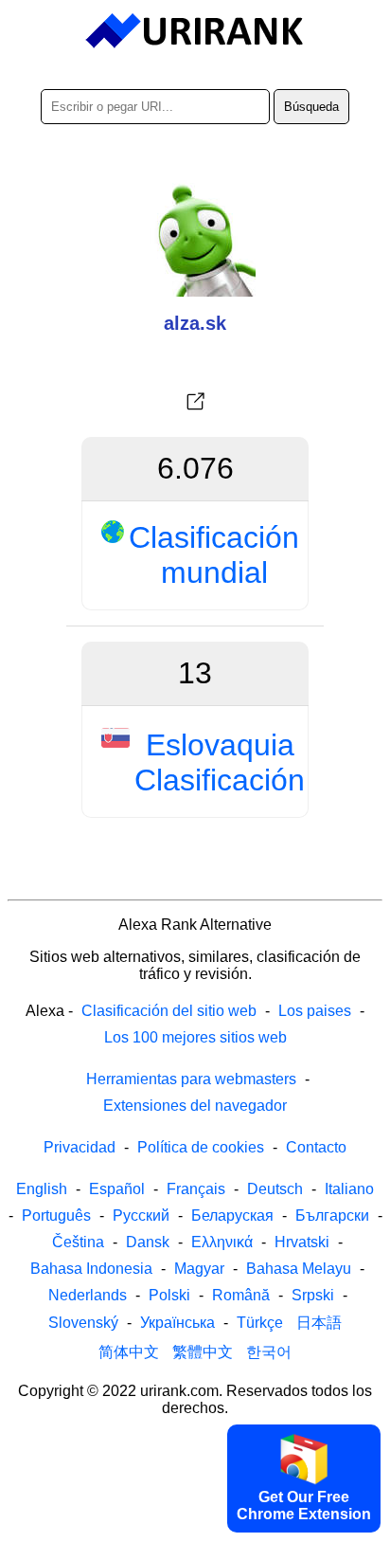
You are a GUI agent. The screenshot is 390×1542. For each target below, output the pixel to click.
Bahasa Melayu (298, 1269)
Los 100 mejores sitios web (195, 1037)
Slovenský (83, 1323)
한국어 (269, 1352)
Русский (141, 1215)
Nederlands (87, 1295)
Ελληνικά (222, 1242)
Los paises (314, 1011)
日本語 (319, 1323)
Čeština (78, 1242)
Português (56, 1215)
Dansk (147, 1242)
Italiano (349, 1189)
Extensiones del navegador (195, 1106)
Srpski (313, 1295)
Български (332, 1215)
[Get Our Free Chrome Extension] (195, 1526)
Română (241, 1295)
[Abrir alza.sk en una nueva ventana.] (195, 402)
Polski (169, 1295)
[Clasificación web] (195, 31)
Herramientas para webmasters (191, 1079)
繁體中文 (202, 1352)
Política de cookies (200, 1147)
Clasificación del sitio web (169, 1011)
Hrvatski (302, 1242)
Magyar (199, 1269)
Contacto (316, 1147)
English (41, 1189)
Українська (177, 1323)
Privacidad (79, 1147)
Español (117, 1189)
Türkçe (260, 1323)
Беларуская (232, 1215)
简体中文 (128, 1352)
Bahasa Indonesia (91, 1269)
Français (196, 1189)
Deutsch (275, 1189)
